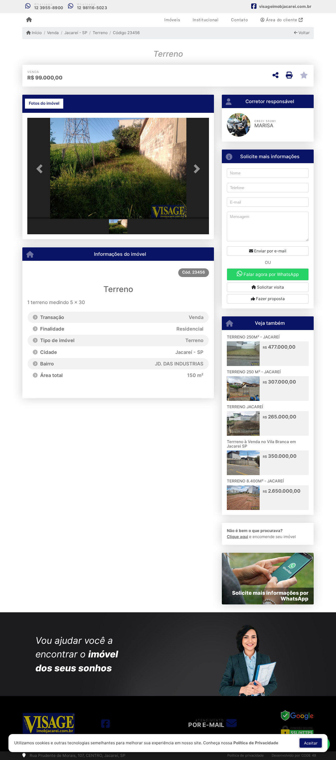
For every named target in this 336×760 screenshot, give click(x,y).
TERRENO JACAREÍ (245, 406)
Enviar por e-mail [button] (269, 250)
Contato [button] (239, 19)
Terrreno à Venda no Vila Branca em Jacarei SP (261, 444)
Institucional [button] (206, 19)
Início (36, 32)
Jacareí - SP (75, 32)
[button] (41, 169)
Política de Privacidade (255, 742)
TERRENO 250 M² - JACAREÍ (254, 371)
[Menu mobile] (29, 20)
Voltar (303, 32)
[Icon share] (105, 723)
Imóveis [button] (172, 19)
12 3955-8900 (48, 7)
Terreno (100, 32)
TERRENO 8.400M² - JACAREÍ (255, 481)
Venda (53, 32)
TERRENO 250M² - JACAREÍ (253, 336)
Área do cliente (282, 19)
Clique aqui (237, 536)
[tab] (44, 104)
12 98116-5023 (92, 7)
